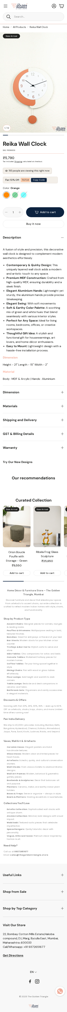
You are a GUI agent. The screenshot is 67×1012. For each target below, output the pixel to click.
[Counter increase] (20, 212)
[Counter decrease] (6, 212)
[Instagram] (37, 981)
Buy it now (33, 224)
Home (6, 27)
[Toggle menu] (5, 6)
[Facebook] (30, 981)
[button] (33, 17)
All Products (19, 27)
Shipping (18, 161)
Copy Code (39, 179)
